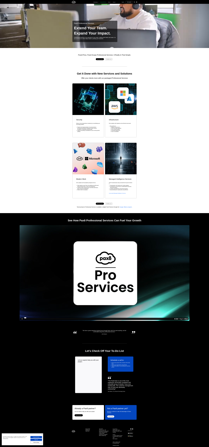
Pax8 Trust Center (102, 432)
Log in (123, 2)
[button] (98, 2)
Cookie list (101, 433)
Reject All (36, 439)
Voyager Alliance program (126, 207)
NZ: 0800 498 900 (116, 443)
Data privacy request (103, 431)
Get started (129, 2)
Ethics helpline (102, 435)
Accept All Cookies (36, 437)
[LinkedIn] (130, 429)
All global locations (116, 445)
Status (86, 431)
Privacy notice (102, 430)
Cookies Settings (36, 442)
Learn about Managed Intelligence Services (117, 193)
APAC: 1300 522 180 (116, 442)
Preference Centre (102, 434)
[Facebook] (132, 429)
